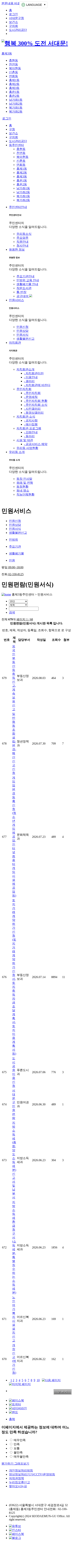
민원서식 (22, 334)
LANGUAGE (34, 4)
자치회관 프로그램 (28, 428)
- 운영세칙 (31, 396)
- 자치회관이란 (34, 373)
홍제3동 (6, 53)
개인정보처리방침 (21, 1470)
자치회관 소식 (25, 416)
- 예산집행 (31, 424)
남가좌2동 (15, 103)
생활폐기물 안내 (27, 284)
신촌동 (13, 72)
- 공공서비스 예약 (35, 444)
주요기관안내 (25, 276)
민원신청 (22, 326)
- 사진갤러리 (32, 408)
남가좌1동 (15, 99)
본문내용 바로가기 (13, 3)
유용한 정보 (17, 249)
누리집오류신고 (19, 1482)
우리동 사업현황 (27, 448)
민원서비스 (16, 300)
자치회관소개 (25, 369)
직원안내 (22, 241)
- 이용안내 (31, 377)
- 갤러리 (29, 381)
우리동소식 (23, 233)
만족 (17, 1444)
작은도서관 (23, 288)
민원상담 (22, 330)
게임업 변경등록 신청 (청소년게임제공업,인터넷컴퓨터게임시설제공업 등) (14, 836)
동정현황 (22, 486)
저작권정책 (16, 1478)
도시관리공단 (18, 29)
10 (38, 1380)
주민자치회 (23, 389)
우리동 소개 (17, 452)
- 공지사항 (31, 420)
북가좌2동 (15, 111)
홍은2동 (14, 95)
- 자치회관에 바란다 (37, 385)
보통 (17, 1448)
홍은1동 (14, 91)
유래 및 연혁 (24, 482)
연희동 (13, 76)
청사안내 (22, 245)
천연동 (13, 64)
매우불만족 (21, 1456)
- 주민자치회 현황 (35, 400)
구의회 (13, 26)
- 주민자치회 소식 (35, 404)
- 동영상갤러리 (34, 412)
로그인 (13, 14)
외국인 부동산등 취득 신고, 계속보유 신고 (14, 678)
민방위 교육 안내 (27, 280)
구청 (12, 129)
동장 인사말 (24, 478)
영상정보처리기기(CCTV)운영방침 (32, 1474)
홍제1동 (14, 80)
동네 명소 (22, 490)
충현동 (13, 60)
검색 (12, 612)
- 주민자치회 (32, 393)
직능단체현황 (25, 494)
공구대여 (22, 296)
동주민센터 (16, 145)
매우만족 (20, 1440)
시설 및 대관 (24, 440)
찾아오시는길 (18, 1486)
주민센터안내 (18, 207)
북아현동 (15, 68)
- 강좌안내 (31, 432)
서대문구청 (16, 18)
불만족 (18, 1452)
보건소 (13, 22)
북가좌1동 (15, 107)
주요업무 (22, 237)
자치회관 (15, 342)
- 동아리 (29, 436)
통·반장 (21, 292)
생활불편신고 (25, 338)
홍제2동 (14, 84)
